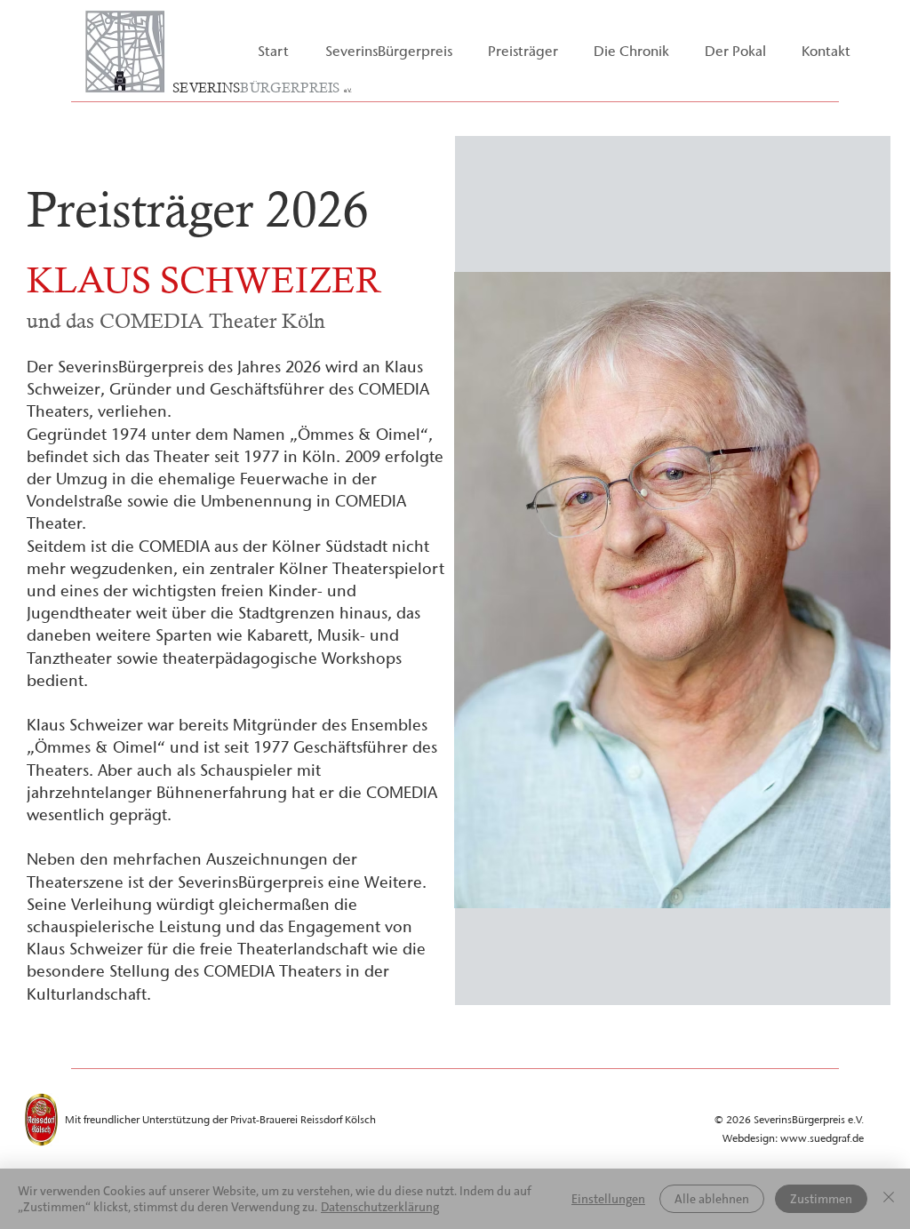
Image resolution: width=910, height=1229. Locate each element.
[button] (388, 50)
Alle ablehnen (712, 1199)
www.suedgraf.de (822, 1138)
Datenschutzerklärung (380, 1207)
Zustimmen (821, 1199)
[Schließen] (888, 1199)
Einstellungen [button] (608, 1199)
